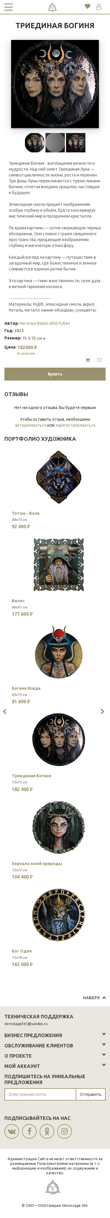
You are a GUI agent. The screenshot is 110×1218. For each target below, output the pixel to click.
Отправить (90, 1094)
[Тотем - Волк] (59, 477)
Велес (18, 600)
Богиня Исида (26, 688)
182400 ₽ (27, 350)
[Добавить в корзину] (88, 360)
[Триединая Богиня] (59, 739)
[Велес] (59, 564)
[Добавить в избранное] (99, 360)
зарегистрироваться (75, 425)
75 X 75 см (32, 338)
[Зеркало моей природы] (59, 827)
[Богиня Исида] (59, 652)
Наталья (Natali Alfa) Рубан (45, 323)
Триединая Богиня (31, 775)
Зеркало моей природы (37, 863)
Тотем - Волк (26, 513)
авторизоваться (30, 425)
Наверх (91, 997)
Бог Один (22, 951)
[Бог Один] (59, 915)
